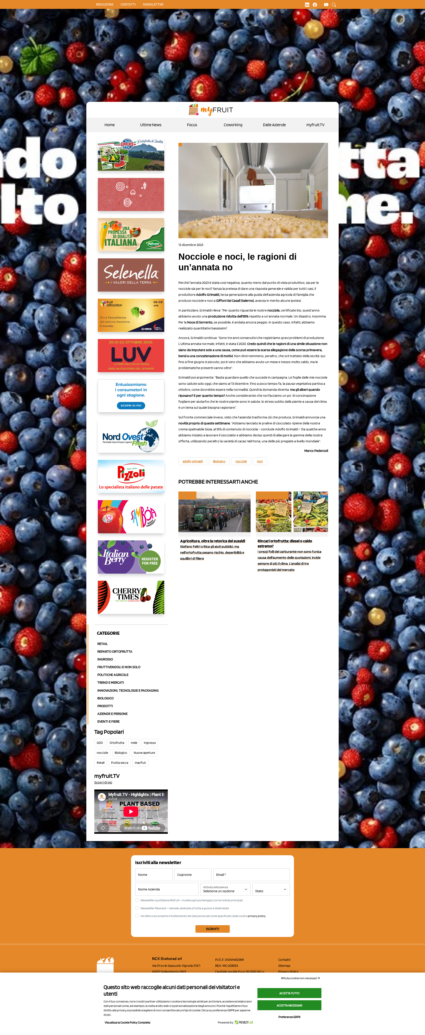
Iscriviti (212, 929)
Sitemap (284, 965)
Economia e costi (272, 495)
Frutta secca (119, 763)
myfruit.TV (315, 124)
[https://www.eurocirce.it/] (131, 157)
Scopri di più (103, 782)
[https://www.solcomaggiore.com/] (131, 198)
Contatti (284, 960)
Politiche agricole (112, 675)
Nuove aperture (144, 753)
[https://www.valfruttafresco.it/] (131, 238)
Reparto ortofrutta (114, 651)
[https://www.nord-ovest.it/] (131, 440)
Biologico (105, 698)
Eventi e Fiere (108, 721)
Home (109, 124)
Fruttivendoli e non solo (118, 667)
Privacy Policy (288, 971)
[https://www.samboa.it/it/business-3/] (131, 520)
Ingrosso (105, 659)
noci (260, 461)
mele (134, 743)
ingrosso (150, 743)
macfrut (140, 763)
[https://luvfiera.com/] (131, 359)
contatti (128, 4)
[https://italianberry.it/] (131, 560)
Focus (192, 124)
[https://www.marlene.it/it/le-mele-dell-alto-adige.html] (131, 399)
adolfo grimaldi (193, 461)
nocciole (102, 753)
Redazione (104, 4)
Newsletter (153, 4)
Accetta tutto (289, 993)
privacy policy (257, 916)
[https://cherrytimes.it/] (131, 601)
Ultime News (150, 124)
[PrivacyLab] (243, 1022)
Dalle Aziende (274, 124)
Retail (102, 644)
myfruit (187, 495)
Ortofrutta (117, 743)
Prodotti (105, 706)
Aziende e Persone (112, 714)
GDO (100, 743)
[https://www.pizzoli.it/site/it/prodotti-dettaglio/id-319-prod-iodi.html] (131, 480)
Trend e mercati (110, 682)
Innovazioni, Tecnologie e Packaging (128, 690)
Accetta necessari (289, 1005)
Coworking (233, 124)
